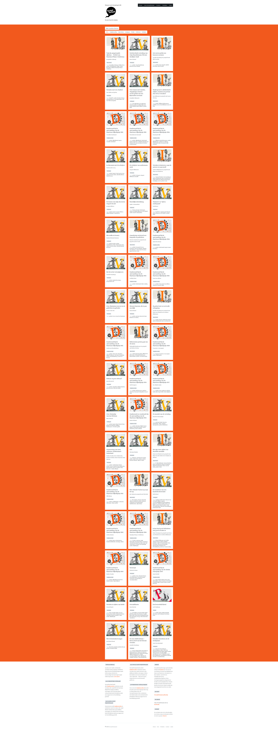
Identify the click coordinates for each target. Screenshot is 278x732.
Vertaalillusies (134, 604)
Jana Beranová (109, 388)
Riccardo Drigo (133, 616)
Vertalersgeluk (133, 104)
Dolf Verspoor (139, 390)
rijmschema (139, 503)
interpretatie (156, 545)
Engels (163, 64)
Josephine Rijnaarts (141, 104)
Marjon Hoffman (166, 502)
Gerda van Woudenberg (111, 356)
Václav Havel (138, 615)
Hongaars (155, 503)
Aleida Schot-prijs (165, 579)
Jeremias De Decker (142, 143)
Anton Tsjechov (162, 581)
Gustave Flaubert (159, 177)
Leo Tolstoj (135, 317)
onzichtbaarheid (110, 615)
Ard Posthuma (161, 614)
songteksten (117, 213)
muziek (113, 612)
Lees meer (117, 676)
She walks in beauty (112, 235)
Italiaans (112, 355)
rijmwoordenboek (134, 501)
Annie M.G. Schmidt (137, 141)
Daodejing (155, 180)
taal (113, 281)
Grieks (121, 66)
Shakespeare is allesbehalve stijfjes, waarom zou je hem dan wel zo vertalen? (162, 91)
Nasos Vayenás (113, 466)
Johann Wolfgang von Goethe (162, 540)
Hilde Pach (145, 353)
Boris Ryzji (168, 581)
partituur (116, 615)
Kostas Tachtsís (116, 467)
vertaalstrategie (143, 356)
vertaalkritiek (135, 103)
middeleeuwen (133, 503)
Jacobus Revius (133, 144)
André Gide (135, 459)
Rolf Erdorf (162, 499)
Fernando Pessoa (140, 247)
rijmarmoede (156, 652)
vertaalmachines (118, 99)
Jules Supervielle (159, 391)
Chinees (111, 501)
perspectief (109, 281)
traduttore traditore (163, 141)
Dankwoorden (113, 32)
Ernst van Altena (166, 283)
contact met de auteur (111, 174)
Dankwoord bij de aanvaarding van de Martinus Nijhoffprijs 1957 (161, 380)
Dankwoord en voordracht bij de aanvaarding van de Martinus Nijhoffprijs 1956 (139, 416)
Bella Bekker (155, 581)
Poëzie (132, 32)
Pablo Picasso (109, 176)
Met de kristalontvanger (114, 639)
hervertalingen (167, 177)
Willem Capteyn (161, 501)
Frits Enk (144, 499)
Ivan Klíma (134, 612)
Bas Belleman (163, 104)
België (166, 651)
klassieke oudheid (110, 67)
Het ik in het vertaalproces (114, 272)
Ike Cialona (134, 499)
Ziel (131, 449)
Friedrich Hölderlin (110, 541)
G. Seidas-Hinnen (114, 468)
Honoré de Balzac (166, 464)
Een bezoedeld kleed (159, 604)
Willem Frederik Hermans (161, 140)
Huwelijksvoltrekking (137, 202)
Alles (107, 32)
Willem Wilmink (110, 213)
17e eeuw (136, 143)
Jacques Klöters (119, 211)
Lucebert (155, 144)
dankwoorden (110, 686)
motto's (144, 459)
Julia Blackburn (120, 174)
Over (158, 726)
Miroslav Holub (117, 388)
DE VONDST (145, 211)
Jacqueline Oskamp (113, 65)
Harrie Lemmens (138, 248)
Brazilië (136, 176)
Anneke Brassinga (117, 280)
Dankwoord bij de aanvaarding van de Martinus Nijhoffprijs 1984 (161, 130)
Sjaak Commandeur (137, 212)
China (113, 503)
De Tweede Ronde (139, 502)
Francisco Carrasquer (164, 353)
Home (140, 5)
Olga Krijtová (116, 581)
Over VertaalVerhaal (149, 5)
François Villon (160, 285)
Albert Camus (141, 460)
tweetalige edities (120, 541)
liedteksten (164, 424)
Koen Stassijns (160, 651)
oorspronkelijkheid (157, 502)
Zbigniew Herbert (120, 614)
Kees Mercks (140, 614)
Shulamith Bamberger (140, 355)
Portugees (138, 175)
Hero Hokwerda (121, 466)
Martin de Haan (120, 98)
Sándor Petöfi (161, 503)
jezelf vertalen (112, 243)
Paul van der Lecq (120, 173)
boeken (162, 669)
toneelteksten (113, 66)
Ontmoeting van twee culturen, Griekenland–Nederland (114, 451)
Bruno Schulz (113, 614)
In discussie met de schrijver (115, 165)
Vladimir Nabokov (134, 657)
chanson (155, 285)
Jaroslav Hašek (141, 612)
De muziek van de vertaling (162, 414)
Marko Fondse (109, 581)
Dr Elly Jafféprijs (159, 463)
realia (167, 505)
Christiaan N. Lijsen (141, 457)
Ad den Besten (118, 540)
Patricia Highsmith (136, 650)
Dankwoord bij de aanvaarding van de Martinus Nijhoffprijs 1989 (114, 530)
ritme (160, 423)
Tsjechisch (115, 386)
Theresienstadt (143, 616)
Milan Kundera (121, 386)
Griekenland (115, 464)
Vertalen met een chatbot (114, 90)
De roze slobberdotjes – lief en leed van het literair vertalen (138, 640)
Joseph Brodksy (156, 582)
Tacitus (134, 540)
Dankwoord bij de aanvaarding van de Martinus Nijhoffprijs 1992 (114, 491)
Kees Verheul (137, 66)
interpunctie (155, 424)
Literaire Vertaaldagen (166, 506)
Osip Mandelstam (140, 65)
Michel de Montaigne (165, 179)
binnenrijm (132, 541)
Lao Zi (159, 180)
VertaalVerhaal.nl (113, 726)
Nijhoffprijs (115, 140)
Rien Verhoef (119, 424)
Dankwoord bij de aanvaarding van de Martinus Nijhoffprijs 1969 (114, 569)
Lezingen (127, 32)
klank (161, 422)
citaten (140, 459)
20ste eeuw (115, 353)
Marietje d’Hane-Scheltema (141, 541)
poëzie (107, 66)
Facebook (156, 704)
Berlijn (163, 612)
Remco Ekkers (139, 106)
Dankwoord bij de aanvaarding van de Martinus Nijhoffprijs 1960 (161, 343)
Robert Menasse (156, 213)
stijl (158, 542)
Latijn (118, 66)
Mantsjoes (122, 316)
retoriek (131, 543)
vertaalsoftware (110, 99)
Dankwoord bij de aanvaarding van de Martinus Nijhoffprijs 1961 (114, 343)
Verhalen (164, 5)
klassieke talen (141, 543)
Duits (131, 107)
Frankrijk (163, 654)
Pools (110, 612)
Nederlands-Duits (157, 143)
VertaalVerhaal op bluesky (161, 695)
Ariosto (139, 499)
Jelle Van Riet (161, 66)
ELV (123, 99)
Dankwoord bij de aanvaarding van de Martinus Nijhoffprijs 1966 (161, 237)
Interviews (121, 32)
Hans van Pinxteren (166, 178)
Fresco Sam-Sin (116, 316)
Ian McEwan (113, 425)
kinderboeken (162, 505)
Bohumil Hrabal (144, 615)
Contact (158, 5)
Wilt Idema (108, 503)
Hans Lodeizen (138, 428)
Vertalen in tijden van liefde (115, 604)
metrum (137, 316)
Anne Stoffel (158, 579)
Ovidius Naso (121, 65)
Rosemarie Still (164, 143)
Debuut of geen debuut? (114, 378)
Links (170, 5)
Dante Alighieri (167, 391)
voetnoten (121, 501)
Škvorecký (132, 615)
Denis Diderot (144, 650)
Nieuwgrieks (109, 467)
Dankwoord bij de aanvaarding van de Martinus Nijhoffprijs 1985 (114, 130)
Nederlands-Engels (163, 247)
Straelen (155, 656)
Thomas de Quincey (141, 652)
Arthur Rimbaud (156, 179)
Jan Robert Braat (121, 646)
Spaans (157, 353)
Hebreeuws (132, 355)
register (163, 423)
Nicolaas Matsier (133, 460)
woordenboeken (156, 506)
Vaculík (145, 614)
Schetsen (138, 32)
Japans (120, 140)
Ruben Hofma (133, 356)
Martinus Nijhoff (139, 426)
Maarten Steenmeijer (163, 544)
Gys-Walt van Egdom (111, 100)
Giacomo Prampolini (119, 355)
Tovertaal (133, 568)
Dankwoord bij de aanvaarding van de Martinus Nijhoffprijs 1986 (138, 530)
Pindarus (134, 457)
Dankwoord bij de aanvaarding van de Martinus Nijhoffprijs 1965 (138, 274)
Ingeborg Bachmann (165, 211)
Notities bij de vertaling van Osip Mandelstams (139, 55)
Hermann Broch (133, 652)
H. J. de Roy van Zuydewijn (140, 544)
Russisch (132, 66)
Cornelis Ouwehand (110, 141)
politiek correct (156, 104)
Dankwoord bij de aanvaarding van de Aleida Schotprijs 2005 (161, 569)
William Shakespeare (164, 103)
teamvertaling (168, 546)
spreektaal (155, 654)
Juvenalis (136, 543)
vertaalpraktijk (133, 655)
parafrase (161, 546)
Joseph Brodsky (113, 648)
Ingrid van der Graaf (134, 251)
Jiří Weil (131, 614)
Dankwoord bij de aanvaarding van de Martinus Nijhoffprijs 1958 (138, 380)
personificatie (142, 103)
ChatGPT (111, 98)
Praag (138, 616)
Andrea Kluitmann (157, 178)
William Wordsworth (134, 653)
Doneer (165, 716)
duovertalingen (156, 650)
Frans (160, 64)
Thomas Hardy (135, 210)
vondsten (157, 499)
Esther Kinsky (133, 106)
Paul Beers (157, 211)
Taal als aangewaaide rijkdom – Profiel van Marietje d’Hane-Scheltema (115, 55)
